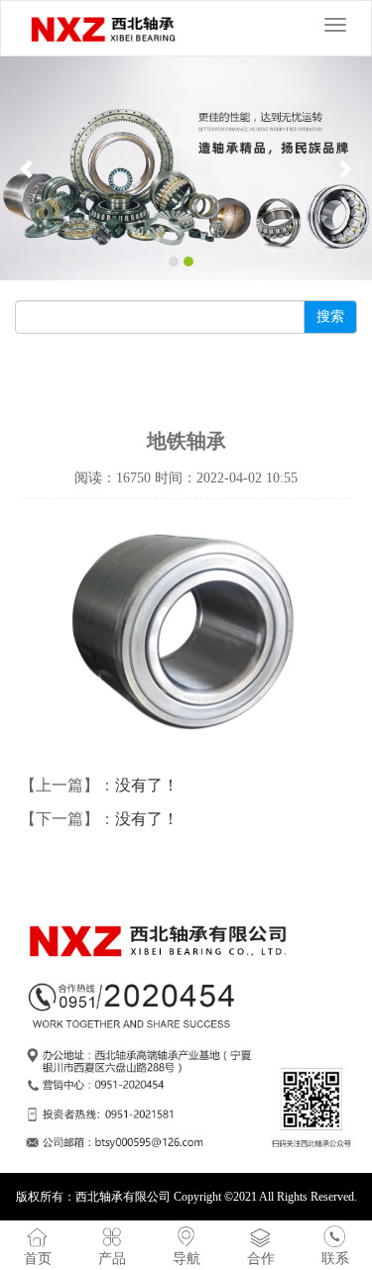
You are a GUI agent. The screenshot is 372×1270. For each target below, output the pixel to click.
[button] (28, 168)
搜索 (330, 316)
